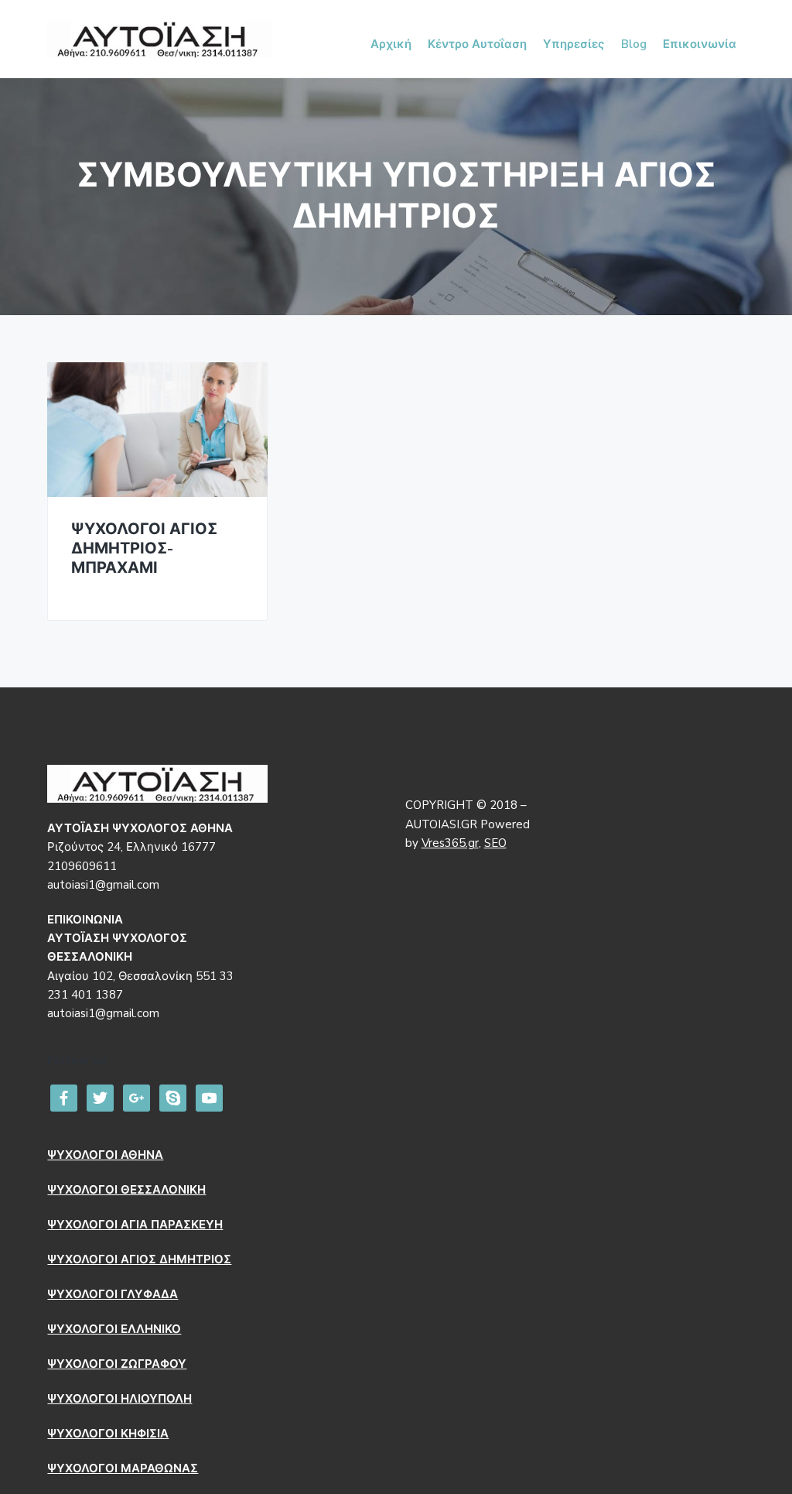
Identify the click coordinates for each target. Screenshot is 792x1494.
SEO (495, 843)
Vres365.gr (450, 843)
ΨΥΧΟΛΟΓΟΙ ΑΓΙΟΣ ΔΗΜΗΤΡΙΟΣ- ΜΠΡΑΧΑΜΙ (144, 548)
